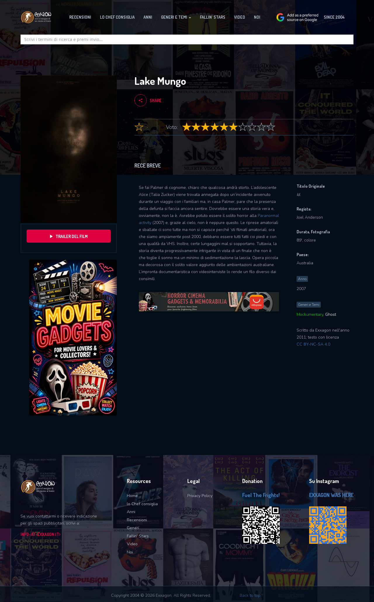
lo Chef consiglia (142, 504)
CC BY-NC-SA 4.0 (313, 344)
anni (147, 17)
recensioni (80, 17)
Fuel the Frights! (261, 495)
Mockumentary (310, 314)
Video (239, 17)
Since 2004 (334, 17)
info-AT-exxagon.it (39, 534)
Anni (131, 512)
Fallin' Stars (138, 536)
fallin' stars (212, 17)
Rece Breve (147, 165)
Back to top (251, 595)
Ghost (330, 314)
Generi (133, 528)
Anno (302, 279)
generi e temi (174, 17)
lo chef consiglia (117, 17)
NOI (257, 17)
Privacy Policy (199, 495)
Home (132, 495)
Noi (130, 552)
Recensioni (137, 520)
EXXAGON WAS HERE (331, 495)
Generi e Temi (308, 304)
